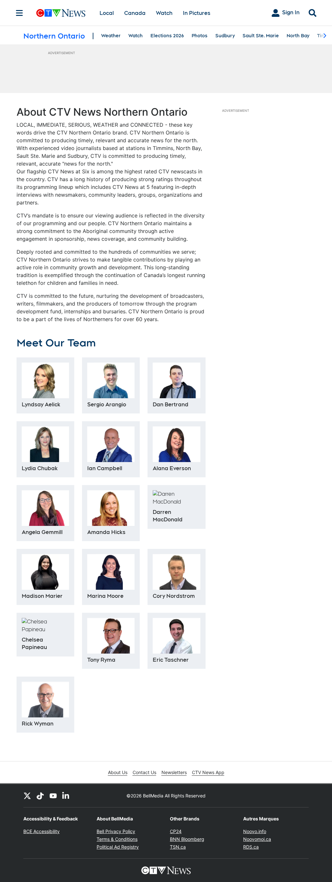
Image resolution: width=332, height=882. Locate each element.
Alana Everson (172, 468)
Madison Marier (42, 596)
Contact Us (144, 772)
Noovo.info (254, 831)
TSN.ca (178, 847)
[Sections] (19, 12)
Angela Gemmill (42, 532)
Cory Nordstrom (174, 596)
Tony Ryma (101, 660)
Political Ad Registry (118, 847)
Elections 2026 (167, 35)
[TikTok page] (40, 795)
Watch (164, 13)
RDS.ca (251, 847)
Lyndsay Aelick (41, 404)
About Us (117, 772)
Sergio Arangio (106, 404)
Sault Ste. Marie (261, 35)
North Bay (298, 35)
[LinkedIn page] (66, 795)
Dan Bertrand (170, 404)
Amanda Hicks (106, 532)
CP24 (176, 831)
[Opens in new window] (111, 636)
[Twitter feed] (27, 795)
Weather (111, 35)
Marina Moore (105, 596)
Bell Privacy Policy (116, 831)
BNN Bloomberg (187, 839)
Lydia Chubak (40, 468)
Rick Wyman (37, 724)
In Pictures (196, 13)
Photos (200, 35)
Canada (135, 13)
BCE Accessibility (41, 831)
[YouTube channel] (53, 795)
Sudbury (225, 35)
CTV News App (208, 772)
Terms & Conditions (117, 839)
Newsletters (174, 772)
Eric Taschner (171, 660)
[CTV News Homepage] (60, 13)
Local (107, 13)
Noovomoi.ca (257, 839)
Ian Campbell (104, 468)
